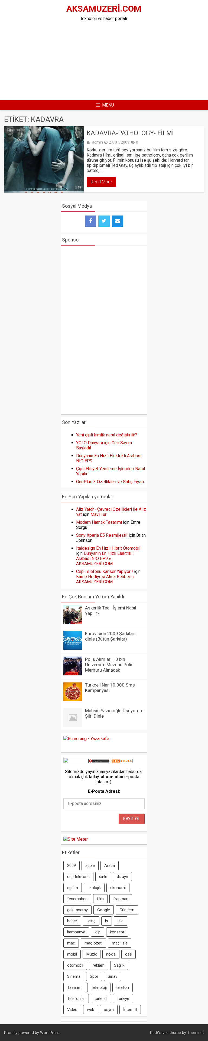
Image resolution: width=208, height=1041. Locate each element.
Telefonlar (76, 998)
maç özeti (93, 943)
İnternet (130, 1009)
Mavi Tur (98, 514)
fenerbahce (77, 898)
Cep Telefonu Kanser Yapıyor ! (104, 571)
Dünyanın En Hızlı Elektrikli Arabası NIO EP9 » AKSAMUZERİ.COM (105, 558)
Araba (109, 865)
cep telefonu (78, 876)
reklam (99, 965)
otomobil (75, 965)
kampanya (76, 932)
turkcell (101, 998)
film (100, 898)
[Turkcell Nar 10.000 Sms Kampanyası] (72, 699)
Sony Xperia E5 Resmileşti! (102, 535)
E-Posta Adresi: (104, 791)
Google (103, 909)
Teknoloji (99, 987)
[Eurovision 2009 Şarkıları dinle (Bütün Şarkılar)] (72, 648)
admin (97, 142)
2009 (71, 865)
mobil (72, 954)
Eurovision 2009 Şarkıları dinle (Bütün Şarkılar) (110, 636)
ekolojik (94, 887)
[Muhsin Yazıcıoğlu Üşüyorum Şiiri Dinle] (72, 725)
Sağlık (119, 965)
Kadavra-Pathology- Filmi (130, 133)
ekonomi (118, 887)
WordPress (49, 1032)
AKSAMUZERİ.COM (103, 9)
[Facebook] (90, 221)
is (106, 921)
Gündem (126, 909)
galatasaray (77, 909)
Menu (108, 105)
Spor (94, 976)
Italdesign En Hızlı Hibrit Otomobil (108, 548)
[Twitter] (104, 221)
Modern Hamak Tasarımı (99, 522)
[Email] (117, 221)
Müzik (91, 954)
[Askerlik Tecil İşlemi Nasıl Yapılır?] (72, 622)
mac (71, 943)
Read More (101, 181)
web (90, 1009)
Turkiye (123, 998)
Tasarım (74, 987)
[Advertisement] (124, 59)
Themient (195, 1032)
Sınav (112, 976)
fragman (120, 898)
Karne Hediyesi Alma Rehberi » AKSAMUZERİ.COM (105, 579)
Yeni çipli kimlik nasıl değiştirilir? (106, 434)
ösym (109, 1009)
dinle (103, 876)
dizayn (122, 876)
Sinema (13, 130)
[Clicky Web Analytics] (122, 761)
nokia (111, 954)
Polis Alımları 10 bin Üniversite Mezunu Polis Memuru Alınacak (109, 665)
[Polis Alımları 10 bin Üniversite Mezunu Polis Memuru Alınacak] (72, 674)
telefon (122, 987)
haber (72, 921)
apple (90, 865)
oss (128, 954)
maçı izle (120, 943)
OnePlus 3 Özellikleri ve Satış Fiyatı (110, 481)
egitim (72, 887)
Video (72, 1009)
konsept (117, 932)
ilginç (91, 921)
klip (97, 932)
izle (120, 921)
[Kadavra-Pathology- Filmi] (44, 159)
